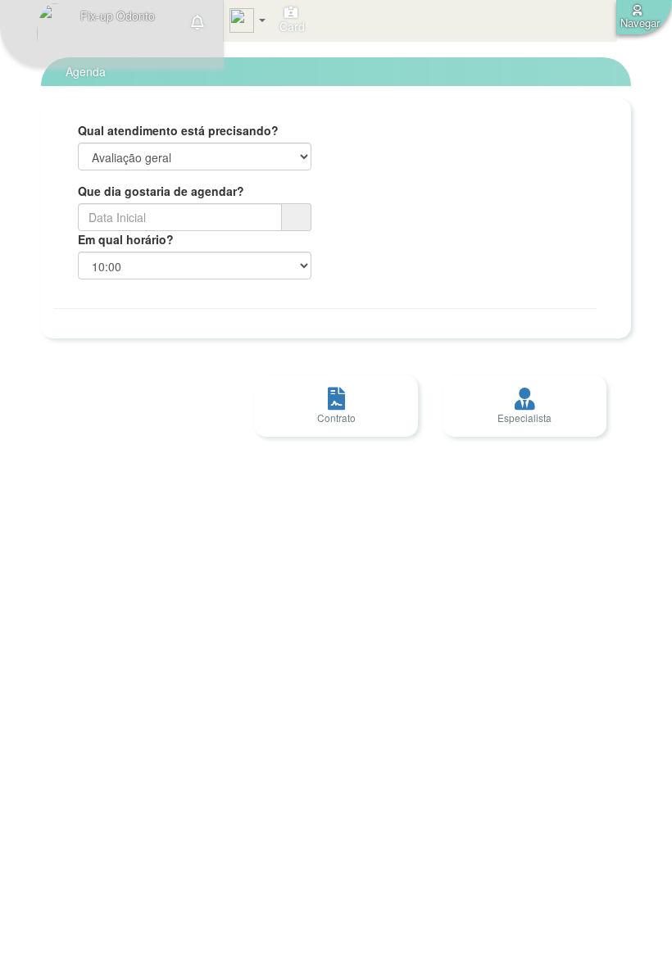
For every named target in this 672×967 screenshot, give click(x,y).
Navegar (639, 22)
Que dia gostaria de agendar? (161, 191)
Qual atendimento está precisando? (178, 130)
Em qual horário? (126, 239)
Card (290, 26)
